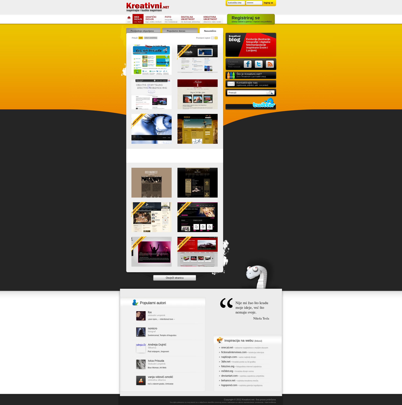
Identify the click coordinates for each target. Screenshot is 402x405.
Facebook (233, 61)
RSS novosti (234, 66)
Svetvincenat (153, 335)
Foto (171, 19)
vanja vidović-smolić (160, 376)
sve (140, 38)
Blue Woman (153, 368)
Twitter (231, 64)
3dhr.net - (238, 361)
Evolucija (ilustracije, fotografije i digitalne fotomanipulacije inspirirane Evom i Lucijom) (258, 45)
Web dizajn (138, 19)
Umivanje (169, 384)
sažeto (216, 37)
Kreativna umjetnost (212, 19)
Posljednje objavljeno (142, 31)
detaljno (212, 37)
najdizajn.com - (238, 357)
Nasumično (210, 31)
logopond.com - (241, 385)
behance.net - (239, 380)
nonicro (152, 328)
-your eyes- (152, 319)
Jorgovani (164, 351)
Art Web (163, 368)
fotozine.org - (241, 366)
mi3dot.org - (237, 371)
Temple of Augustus (168, 335)
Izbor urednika (185, 52)
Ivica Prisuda (156, 360)
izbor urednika (151, 38)
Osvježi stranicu (175, 277)
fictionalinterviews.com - (242, 352)
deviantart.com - (242, 375)
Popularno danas (176, 31)
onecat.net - (244, 347)
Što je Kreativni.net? (251, 75)
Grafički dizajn (153, 19)
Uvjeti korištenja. (270, 402)
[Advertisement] (175, 156)
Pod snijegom (154, 351)
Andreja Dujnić (157, 344)
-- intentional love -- (166, 319)
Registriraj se (252, 19)
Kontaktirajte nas (252, 83)
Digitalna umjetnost (190, 19)
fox (150, 312)
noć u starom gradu (156, 384)
